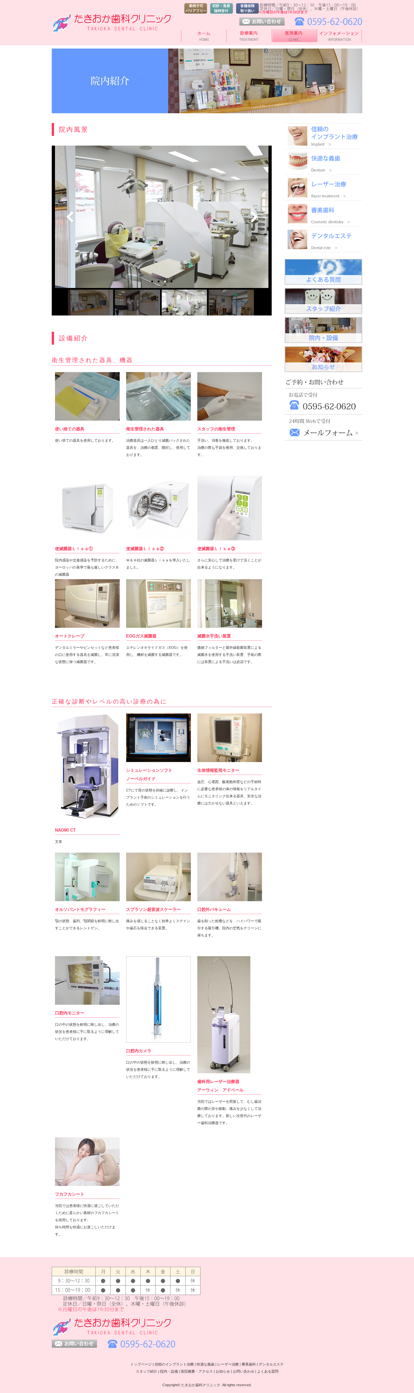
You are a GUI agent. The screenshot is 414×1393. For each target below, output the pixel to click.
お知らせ (223, 1371)
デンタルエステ (271, 1364)
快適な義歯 (205, 1364)
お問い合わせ (243, 1371)
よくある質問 (267, 1371)
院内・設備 (169, 1371)
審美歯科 (249, 1364)
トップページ (141, 1364)
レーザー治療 (228, 1364)
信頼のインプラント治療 (174, 1364)
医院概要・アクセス (197, 1371)
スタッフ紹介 (146, 1371)
